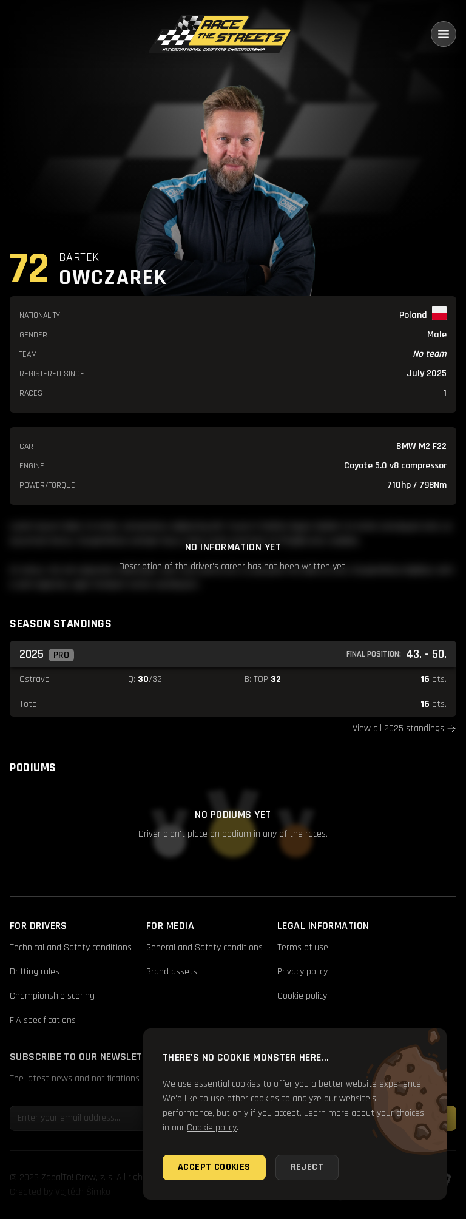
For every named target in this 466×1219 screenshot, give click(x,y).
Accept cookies (214, 1167)
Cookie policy (302, 996)
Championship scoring (52, 996)
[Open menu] (443, 34)
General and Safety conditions (204, 947)
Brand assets (171, 971)
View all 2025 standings (398, 728)
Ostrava (34, 679)
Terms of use (302, 947)
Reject (307, 1167)
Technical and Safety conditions (71, 947)
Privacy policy (302, 971)
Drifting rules (34, 971)
